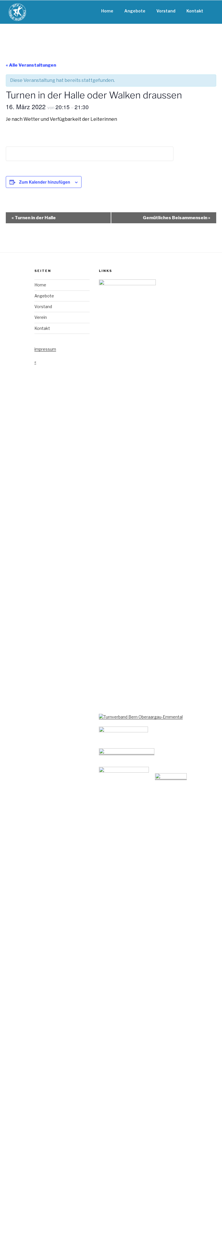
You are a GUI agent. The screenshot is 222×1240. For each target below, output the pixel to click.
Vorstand (165, 10)
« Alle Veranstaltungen (31, 65)
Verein (40, 317)
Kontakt (194, 10)
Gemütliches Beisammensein (176, 217)
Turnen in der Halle (34, 217)
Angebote (134, 10)
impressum (45, 349)
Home (107, 10)
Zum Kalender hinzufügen (44, 182)
